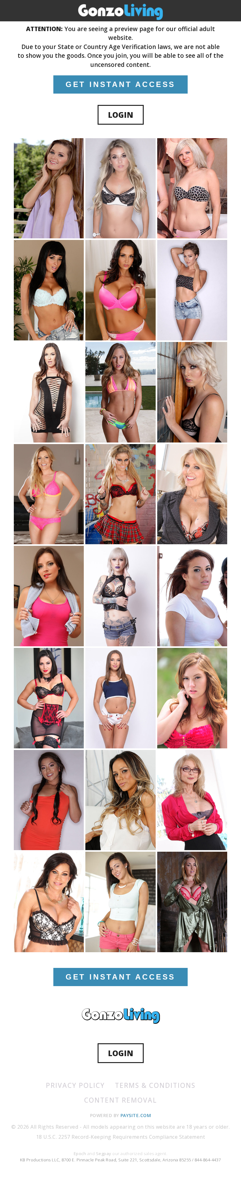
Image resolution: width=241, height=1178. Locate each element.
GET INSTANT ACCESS (120, 84)
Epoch (80, 1153)
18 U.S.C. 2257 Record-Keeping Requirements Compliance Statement (120, 1136)
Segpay (104, 1153)
